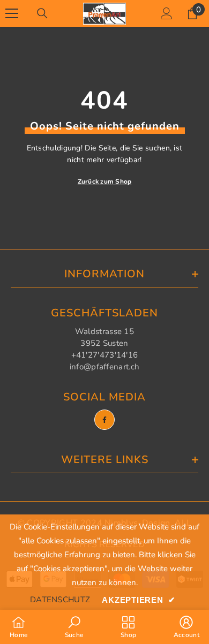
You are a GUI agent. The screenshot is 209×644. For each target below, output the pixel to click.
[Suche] (42, 13)
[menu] (11, 13)
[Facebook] (104, 420)
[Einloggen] (167, 13)
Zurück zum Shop (105, 181)
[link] (74, 627)
